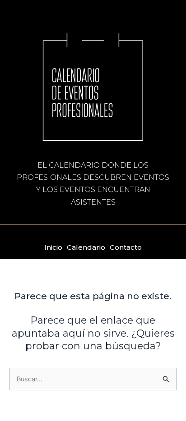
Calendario (86, 247)
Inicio (53, 247)
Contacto (126, 247)
